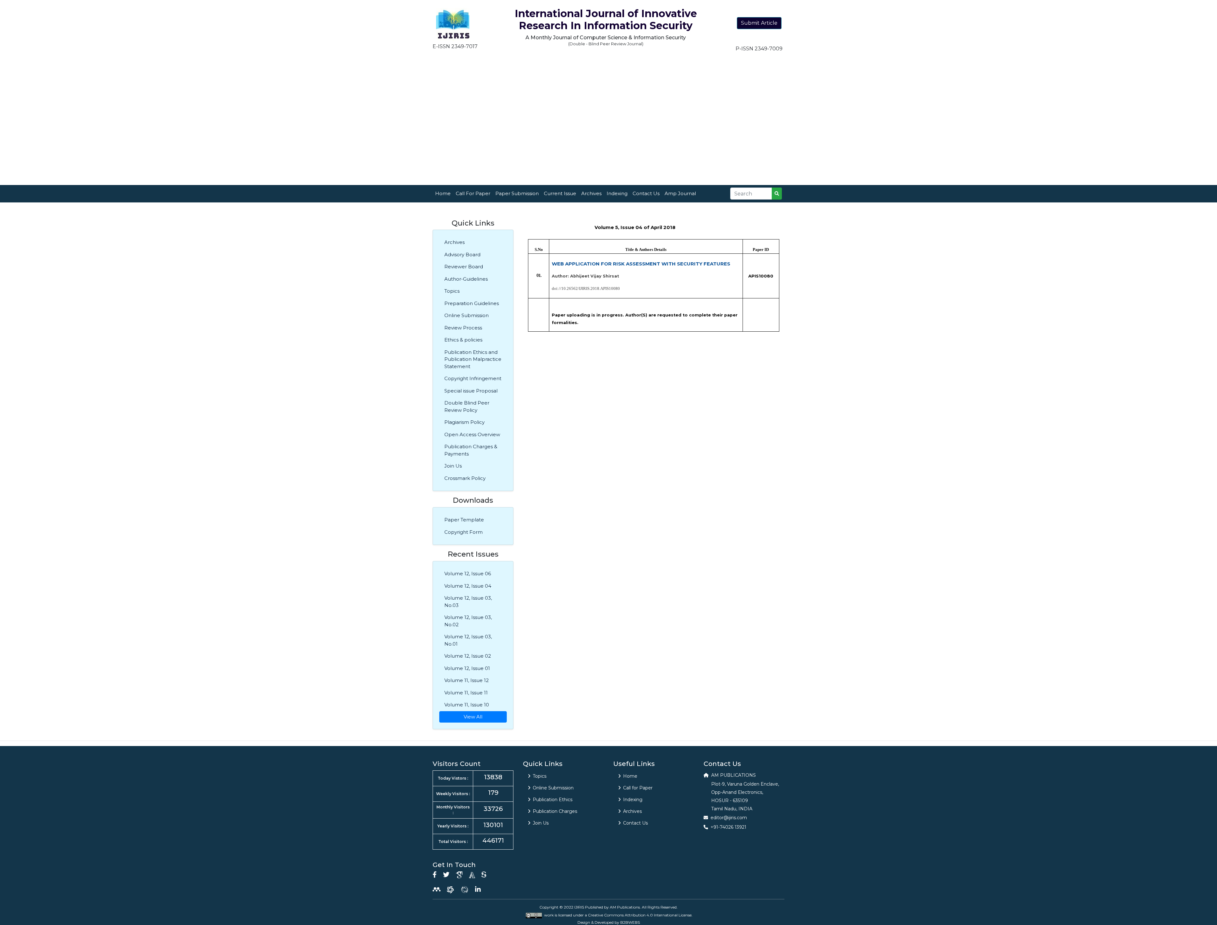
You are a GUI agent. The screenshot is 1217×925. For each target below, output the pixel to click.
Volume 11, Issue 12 (466, 680)
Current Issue (560, 193)
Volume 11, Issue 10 (466, 705)
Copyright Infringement (472, 378)
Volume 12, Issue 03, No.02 (468, 621)
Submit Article (759, 23)
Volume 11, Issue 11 (466, 693)
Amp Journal (680, 193)
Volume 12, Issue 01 (467, 668)
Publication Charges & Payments (470, 450)
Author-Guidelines (466, 279)
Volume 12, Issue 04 (467, 586)
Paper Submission (517, 193)
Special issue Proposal (471, 391)
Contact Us (646, 193)
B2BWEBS (630, 922)
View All (473, 717)
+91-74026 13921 (728, 827)
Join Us (453, 466)
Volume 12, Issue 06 (467, 574)
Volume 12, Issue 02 (467, 656)
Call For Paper (473, 193)
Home (443, 193)
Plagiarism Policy (464, 422)
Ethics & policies (463, 340)
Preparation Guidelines (471, 303)
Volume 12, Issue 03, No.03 (468, 601)
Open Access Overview (472, 434)
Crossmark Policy (465, 478)
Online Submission (466, 315)
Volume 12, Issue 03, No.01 (468, 640)
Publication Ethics (552, 799)
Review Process (463, 328)
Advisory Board (462, 255)
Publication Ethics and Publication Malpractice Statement (472, 359)
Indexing (617, 193)
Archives (591, 193)
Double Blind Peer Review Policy (466, 406)
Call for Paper (638, 788)
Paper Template (464, 520)
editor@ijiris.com (729, 817)
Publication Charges (555, 811)
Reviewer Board (463, 267)
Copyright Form (463, 532)
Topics (452, 291)
